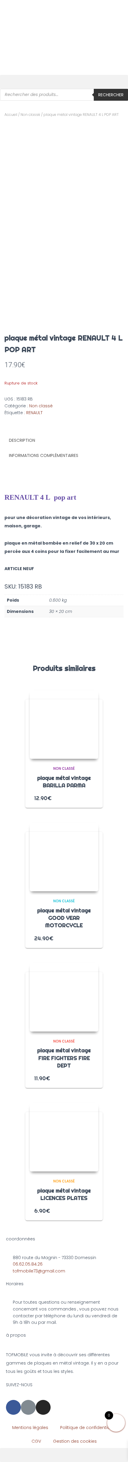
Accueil (10, 114)
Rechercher (111, 95)
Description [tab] (22, 440)
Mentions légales (30, 1428)
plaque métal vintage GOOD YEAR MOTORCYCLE (64, 918)
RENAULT (34, 413)
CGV (36, 1441)
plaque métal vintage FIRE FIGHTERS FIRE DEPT (64, 1058)
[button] (64, 82)
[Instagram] (43, 1407)
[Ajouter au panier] (92, 797)
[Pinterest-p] (28, 1407)
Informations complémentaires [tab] (43, 455)
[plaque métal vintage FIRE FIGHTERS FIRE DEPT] (64, 997)
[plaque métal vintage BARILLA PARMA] (64, 724)
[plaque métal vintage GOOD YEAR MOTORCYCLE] (64, 857)
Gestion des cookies (75, 1441)
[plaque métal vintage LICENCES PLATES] (64, 1137)
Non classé (30, 114)
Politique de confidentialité (88, 1428)
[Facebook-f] (13, 1407)
